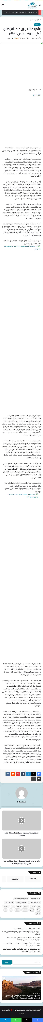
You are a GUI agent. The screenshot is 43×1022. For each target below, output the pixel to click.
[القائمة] (3, 6)
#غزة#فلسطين (9, 902)
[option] (21, 988)
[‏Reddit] (13, 774)
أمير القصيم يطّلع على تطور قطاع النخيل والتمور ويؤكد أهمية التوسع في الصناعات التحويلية (21, 950)
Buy (39, 906)
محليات (31, 19)
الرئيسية (36, 19)
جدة (11, 910)
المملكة (17, 910)
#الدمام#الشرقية (35, 898)
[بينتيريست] (18, 774)
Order (19, 906)
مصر (6, 910)
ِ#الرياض (38, 913)
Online (26, 906)
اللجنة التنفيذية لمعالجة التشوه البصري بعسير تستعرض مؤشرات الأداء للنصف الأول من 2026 (23, 938)
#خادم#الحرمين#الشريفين (21, 898)
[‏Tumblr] (23, 774)
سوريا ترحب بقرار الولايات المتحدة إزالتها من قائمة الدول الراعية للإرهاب (21, 932)
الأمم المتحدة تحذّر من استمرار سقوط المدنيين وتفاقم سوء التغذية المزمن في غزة (22, 944)
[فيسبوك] (39, 774)
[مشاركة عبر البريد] (39, 779)
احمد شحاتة (35, 38)
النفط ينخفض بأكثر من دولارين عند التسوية (27, 928)
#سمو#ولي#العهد (21, 902)
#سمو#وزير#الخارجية (34, 902)
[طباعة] (33, 779)
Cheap (33, 906)
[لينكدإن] (28, 774)
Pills (13, 906)
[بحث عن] (40, 6)
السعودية (24, 910)
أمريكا (38, 910)
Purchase (6, 906)
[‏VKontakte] (8, 774)
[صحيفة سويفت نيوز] (32, 5)
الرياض (32, 910)
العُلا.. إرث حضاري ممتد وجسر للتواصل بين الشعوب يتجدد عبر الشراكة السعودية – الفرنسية (22, 997)
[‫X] (33, 774)
